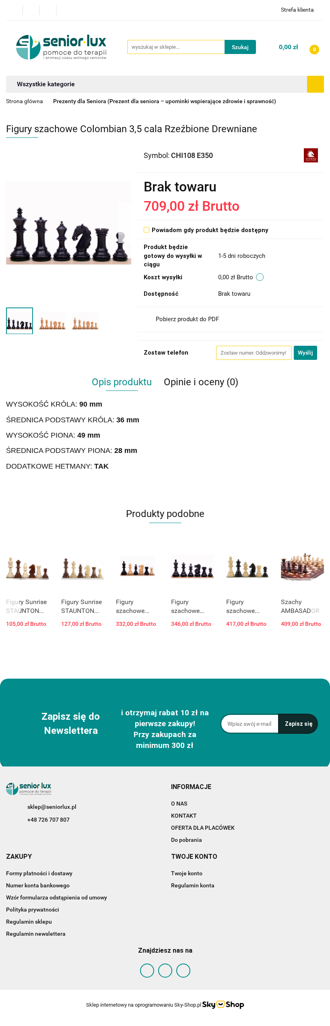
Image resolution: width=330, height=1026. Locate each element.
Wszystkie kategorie (46, 84)
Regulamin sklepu (29, 921)
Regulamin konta (192, 885)
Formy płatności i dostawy (39, 873)
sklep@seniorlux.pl (51, 807)
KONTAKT (184, 815)
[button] (191, 787)
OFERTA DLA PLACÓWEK (203, 828)
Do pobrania (186, 840)
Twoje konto (186, 873)
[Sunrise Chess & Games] (311, 155)
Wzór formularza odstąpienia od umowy (56, 897)
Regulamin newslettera (36, 933)
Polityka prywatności (32, 909)
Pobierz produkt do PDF (187, 319)
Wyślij (305, 352)
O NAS (179, 803)
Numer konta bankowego (38, 885)
